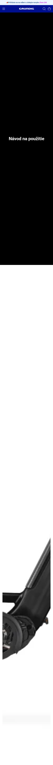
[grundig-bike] (26, 9)
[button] (44, 9)
